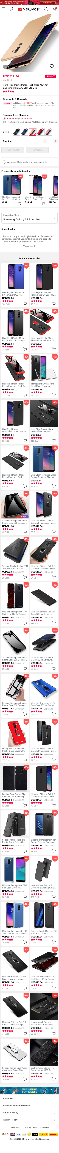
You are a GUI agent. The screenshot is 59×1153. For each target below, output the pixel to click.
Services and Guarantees (16, 1105)
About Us (8, 1098)
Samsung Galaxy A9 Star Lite (21, 219)
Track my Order (30, 1128)
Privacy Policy (10, 1112)
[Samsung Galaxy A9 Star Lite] (29, 1090)
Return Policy (10, 1119)
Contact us (44, 1128)
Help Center (15, 1128)
